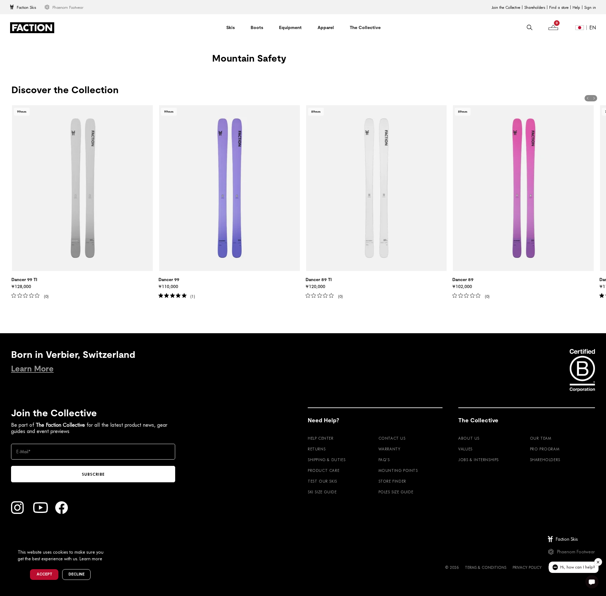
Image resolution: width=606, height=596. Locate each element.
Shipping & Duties (326, 459)
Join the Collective (505, 7)
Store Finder (392, 481)
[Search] (529, 27)
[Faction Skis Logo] (32, 27)
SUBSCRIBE (93, 474)
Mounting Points (398, 470)
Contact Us (392, 438)
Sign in (590, 7)
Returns (316, 449)
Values (465, 449)
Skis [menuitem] (230, 27)
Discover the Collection (65, 90)
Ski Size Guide (322, 492)
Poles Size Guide (395, 492)
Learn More (32, 368)
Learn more (91, 559)
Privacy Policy (527, 567)
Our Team (540, 438)
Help (576, 7)
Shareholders (534, 7)
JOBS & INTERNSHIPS (478, 459)
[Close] (111, 542)
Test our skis (322, 481)
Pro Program (545, 449)
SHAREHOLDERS (545, 459)
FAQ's (384, 459)
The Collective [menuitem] (365, 27)
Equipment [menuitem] (290, 27)
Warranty (389, 449)
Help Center (321, 438)
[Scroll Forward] (594, 98)
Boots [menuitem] (257, 27)
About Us (468, 438)
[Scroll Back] (588, 98)
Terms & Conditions (485, 567)
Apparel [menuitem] (326, 27)
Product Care (323, 470)
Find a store (558, 7)
